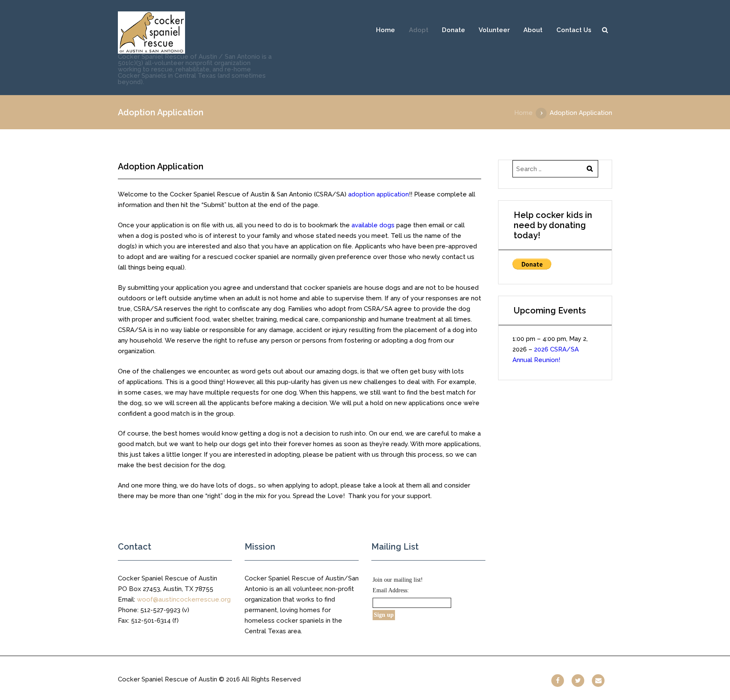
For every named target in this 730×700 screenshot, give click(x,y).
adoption (378, 194)
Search (605, 30)
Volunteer (494, 30)
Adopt (418, 30)
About (532, 30)
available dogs (373, 225)
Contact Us (573, 30)
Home (385, 30)
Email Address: (391, 590)
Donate (453, 30)
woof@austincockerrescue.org (184, 599)
